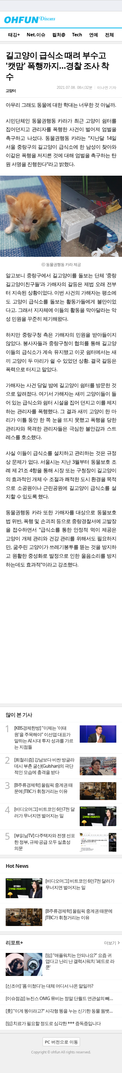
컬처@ (58, 35)
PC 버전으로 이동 (61, 1042)
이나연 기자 (106, 87)
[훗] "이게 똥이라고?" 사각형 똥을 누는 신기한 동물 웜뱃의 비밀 (64, 1011)
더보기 (110, 943)
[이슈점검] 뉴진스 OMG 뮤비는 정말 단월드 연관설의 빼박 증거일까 (64, 998)
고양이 (11, 90)
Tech (77, 35)
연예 (93, 35)
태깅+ (14, 35)
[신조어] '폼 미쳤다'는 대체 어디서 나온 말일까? (49, 986)
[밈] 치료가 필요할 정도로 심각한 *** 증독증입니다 (53, 1023)
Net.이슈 (36, 35)
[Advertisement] (61, 640)
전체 (109, 35)
